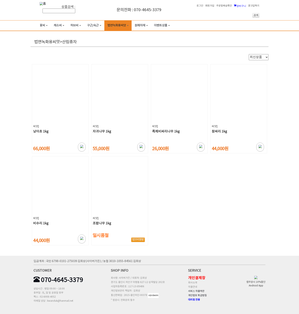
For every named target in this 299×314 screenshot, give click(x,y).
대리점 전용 (194, 299)
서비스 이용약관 (196, 291)
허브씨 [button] (74, 25)
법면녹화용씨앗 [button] (116, 25)
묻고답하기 (253, 5)
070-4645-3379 (61, 280)
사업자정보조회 (153, 295)
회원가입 (209, 5)
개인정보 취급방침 (197, 295)
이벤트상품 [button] (160, 25)
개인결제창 (196, 278)
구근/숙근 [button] (93, 25)
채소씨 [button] (58, 25)
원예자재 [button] (140, 25)
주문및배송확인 (224, 5)
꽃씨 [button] (42, 25)
